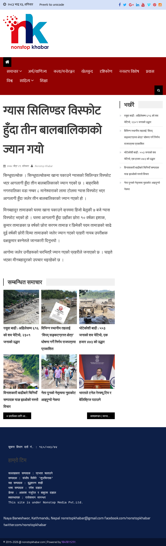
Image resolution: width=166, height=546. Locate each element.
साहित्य (25, 80)
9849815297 (68, 542)
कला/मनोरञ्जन (64, 71)
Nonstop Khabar (43, 166)
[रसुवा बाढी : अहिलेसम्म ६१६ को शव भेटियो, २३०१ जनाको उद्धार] (21, 307)
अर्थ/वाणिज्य (37, 71)
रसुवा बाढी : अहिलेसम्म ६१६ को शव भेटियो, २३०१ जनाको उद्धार (21, 335)
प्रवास (150, 71)
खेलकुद (87, 71)
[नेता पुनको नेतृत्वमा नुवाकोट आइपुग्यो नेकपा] (59, 371)
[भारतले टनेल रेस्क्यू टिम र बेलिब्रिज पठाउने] (97, 371)
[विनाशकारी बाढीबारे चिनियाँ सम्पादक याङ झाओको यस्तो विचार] (21, 371)
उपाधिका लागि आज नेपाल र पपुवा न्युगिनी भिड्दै (20, 416)
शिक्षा (44, 80)
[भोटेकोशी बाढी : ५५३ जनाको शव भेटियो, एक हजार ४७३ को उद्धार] (97, 307)
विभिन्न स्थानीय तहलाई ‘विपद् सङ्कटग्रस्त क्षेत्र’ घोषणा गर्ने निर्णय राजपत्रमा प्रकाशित (142, 137)
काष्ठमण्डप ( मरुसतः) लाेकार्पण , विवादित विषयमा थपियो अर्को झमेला (102, 416)
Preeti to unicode (51, 4)
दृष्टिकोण (106, 71)
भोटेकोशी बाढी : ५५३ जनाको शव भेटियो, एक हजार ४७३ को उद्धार (93, 335)
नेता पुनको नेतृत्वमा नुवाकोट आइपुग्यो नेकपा (142, 185)
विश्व (10, 80)
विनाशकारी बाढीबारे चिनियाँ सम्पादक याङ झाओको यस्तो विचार (20, 399)
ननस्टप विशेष (129, 71)
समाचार (12, 71)
